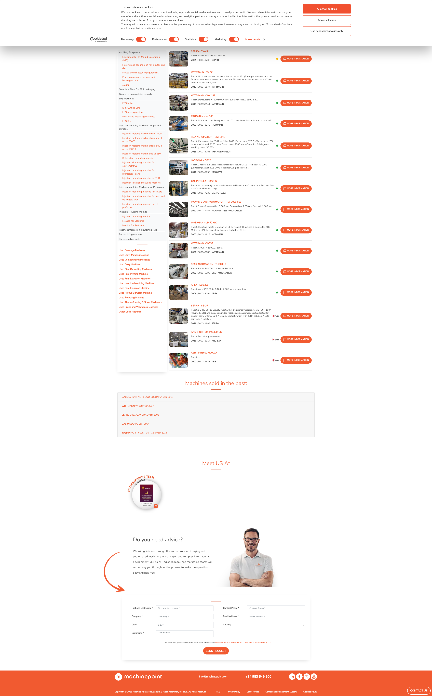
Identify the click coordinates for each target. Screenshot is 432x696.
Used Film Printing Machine (133, 273)
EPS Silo (126, 121)
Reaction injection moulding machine (141, 182)
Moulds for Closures (133, 220)
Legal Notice (253, 691)
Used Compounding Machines (134, 259)
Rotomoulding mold (129, 239)
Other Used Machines (130, 311)
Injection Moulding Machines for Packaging (141, 187)
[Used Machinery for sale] (138, 676)
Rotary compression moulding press (138, 229)
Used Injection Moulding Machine (136, 283)
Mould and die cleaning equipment (140, 72)
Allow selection (327, 20)
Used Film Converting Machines (135, 269)
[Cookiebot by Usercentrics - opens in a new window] (99, 39)
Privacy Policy (233, 691)
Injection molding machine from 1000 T (143, 133)
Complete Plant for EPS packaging (137, 89)
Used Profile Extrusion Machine (135, 292)
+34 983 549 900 (258, 676)
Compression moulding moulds (135, 94)
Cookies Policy (310, 691)
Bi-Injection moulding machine (138, 158)
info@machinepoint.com (213, 676)
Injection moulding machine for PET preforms (141, 205)
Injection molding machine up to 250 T (142, 153)
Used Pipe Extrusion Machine (134, 288)
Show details (252, 39)
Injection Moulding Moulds (133, 211)
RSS (218, 691)
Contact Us (419, 690)
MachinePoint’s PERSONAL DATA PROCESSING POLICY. (243, 642)
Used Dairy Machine (129, 264)
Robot (125, 85)
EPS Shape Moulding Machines (138, 116)
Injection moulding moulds (136, 216)
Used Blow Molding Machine (134, 255)
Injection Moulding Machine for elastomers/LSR (138, 164)
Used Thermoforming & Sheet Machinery (140, 302)
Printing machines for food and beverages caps (138, 78)
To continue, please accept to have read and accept (217, 642)
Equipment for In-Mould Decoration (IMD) (141, 58)
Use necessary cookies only (326, 31)
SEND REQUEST (216, 651)
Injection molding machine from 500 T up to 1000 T (142, 147)
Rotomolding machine (130, 234)
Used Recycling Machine (131, 297)
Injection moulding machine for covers (142, 191)
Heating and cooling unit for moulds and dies (143, 66)
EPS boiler (127, 103)
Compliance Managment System (281, 691)
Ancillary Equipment (129, 52)
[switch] (174, 39)
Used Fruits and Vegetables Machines (138, 307)
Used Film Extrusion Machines (135, 278)
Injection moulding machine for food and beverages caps (143, 197)
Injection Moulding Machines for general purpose (140, 127)
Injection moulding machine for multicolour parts (138, 172)
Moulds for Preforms (133, 225)
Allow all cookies (327, 8)
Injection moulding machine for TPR (141, 178)
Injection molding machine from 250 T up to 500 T (142, 139)
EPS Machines (126, 98)
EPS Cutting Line (131, 107)
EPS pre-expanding (132, 112)
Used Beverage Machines (132, 250)
